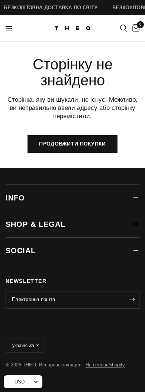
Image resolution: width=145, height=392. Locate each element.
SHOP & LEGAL (35, 224)
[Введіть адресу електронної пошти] (132, 300)
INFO (15, 198)
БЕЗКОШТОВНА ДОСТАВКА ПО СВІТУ (50, 7)
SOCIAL (21, 250)
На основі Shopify (105, 365)
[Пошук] (123, 28)
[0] (134, 28)
